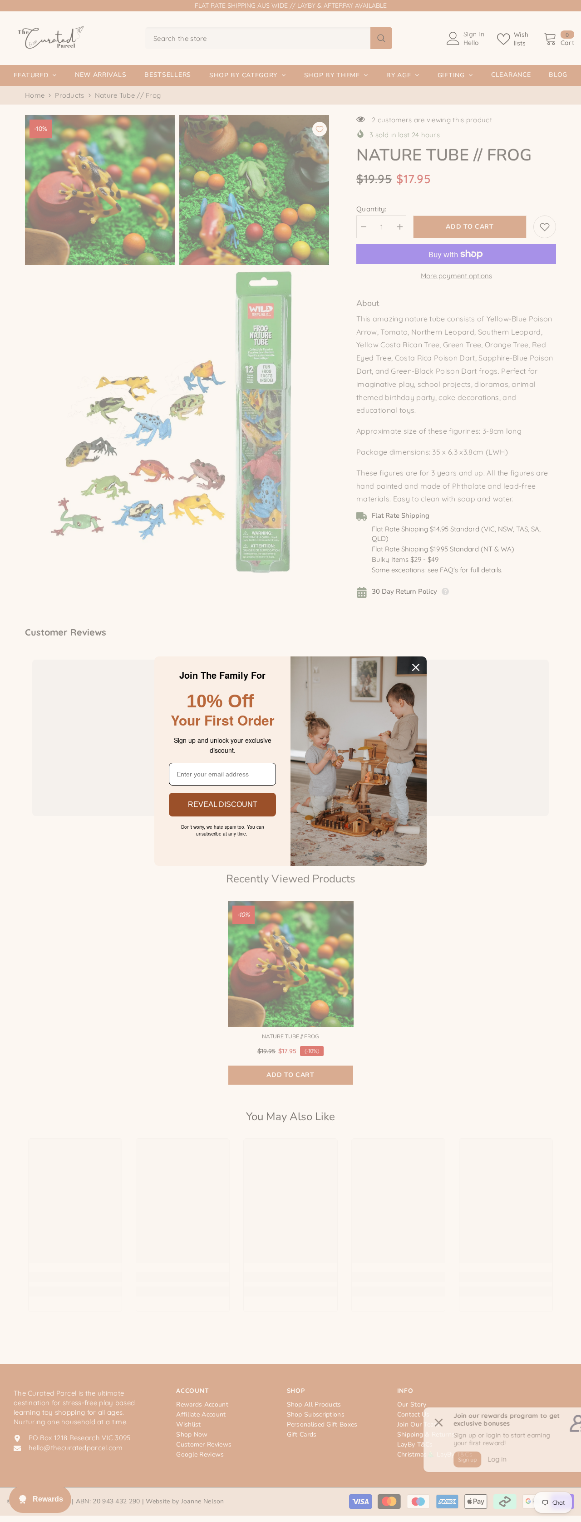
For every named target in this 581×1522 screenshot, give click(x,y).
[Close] (416, 667)
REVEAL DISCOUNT (222, 804)
